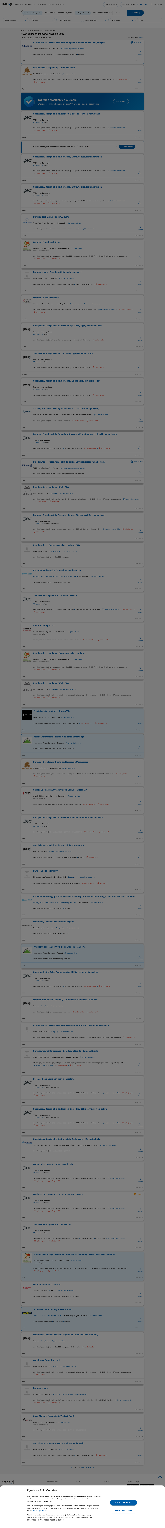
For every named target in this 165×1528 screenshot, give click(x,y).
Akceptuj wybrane (123, 1510)
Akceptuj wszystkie (123, 1503)
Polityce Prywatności (39, 1511)
